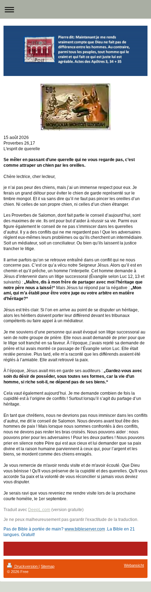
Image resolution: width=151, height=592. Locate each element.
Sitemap (47, 566)
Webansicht (134, 565)
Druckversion (26, 566)
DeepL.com (39, 509)
